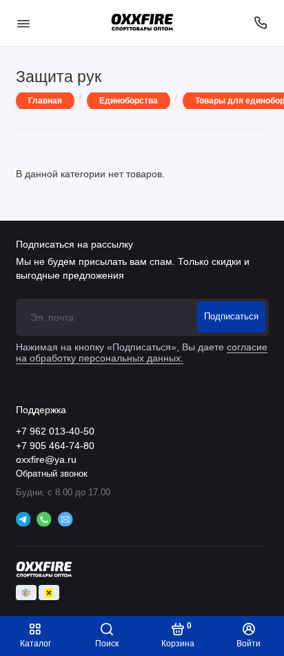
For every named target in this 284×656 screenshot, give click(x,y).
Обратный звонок (52, 474)
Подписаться (231, 316)
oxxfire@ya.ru (46, 460)
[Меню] (23, 23)
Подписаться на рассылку (74, 244)
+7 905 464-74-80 (55, 446)
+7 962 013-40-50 (55, 431)
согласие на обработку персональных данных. (141, 353)
